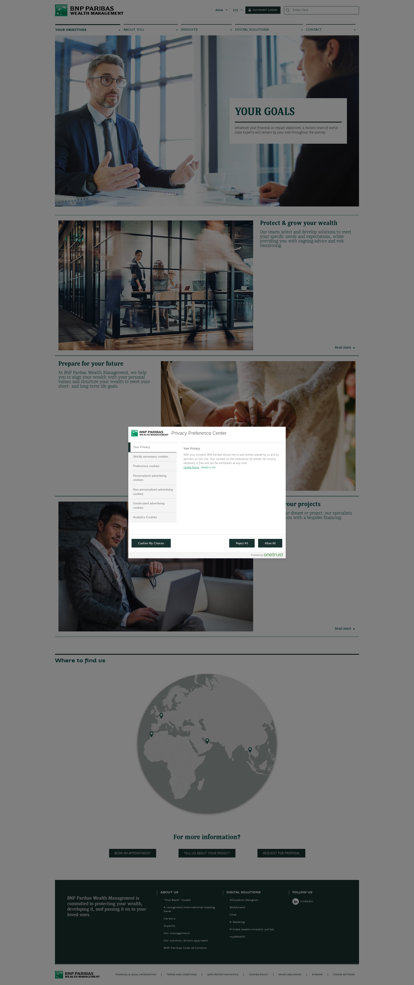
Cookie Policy (191, 467)
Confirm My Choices (151, 543)
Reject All (242, 543)
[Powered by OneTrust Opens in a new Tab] (267, 555)
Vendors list (208, 467)
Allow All (270, 543)
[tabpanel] (232, 459)
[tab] (152, 447)
